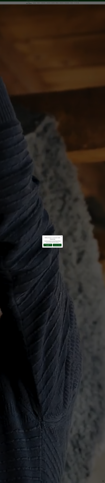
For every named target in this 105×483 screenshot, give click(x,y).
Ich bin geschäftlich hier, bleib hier (47, 245)
